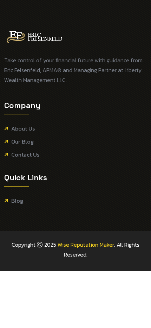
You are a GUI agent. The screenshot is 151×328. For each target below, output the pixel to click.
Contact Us (25, 154)
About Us (23, 128)
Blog (17, 200)
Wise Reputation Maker (86, 244)
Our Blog (22, 141)
